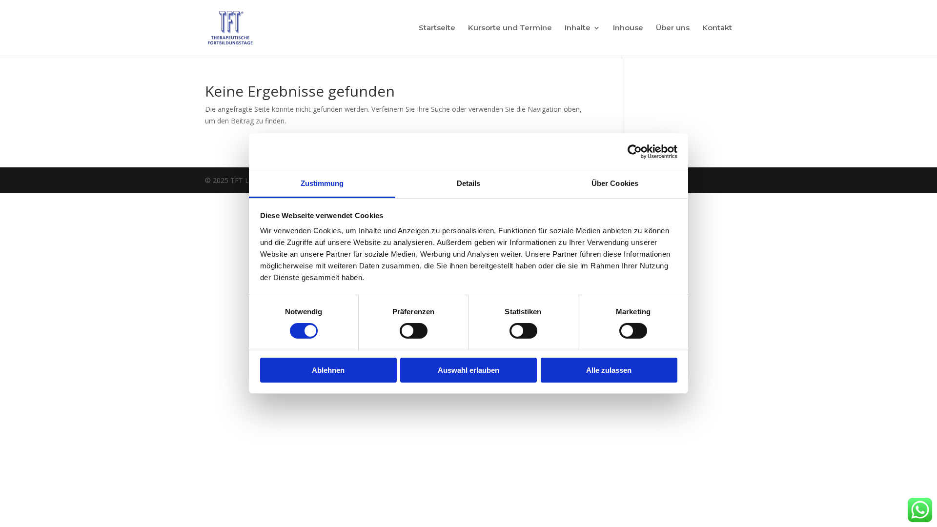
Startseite (437, 28)
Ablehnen (328, 370)
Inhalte (578, 28)
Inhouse (628, 28)
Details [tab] (469, 183)
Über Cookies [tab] (614, 183)
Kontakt (717, 28)
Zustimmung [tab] (322, 183)
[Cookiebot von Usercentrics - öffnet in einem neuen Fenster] (634, 151)
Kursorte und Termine (510, 28)
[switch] (414, 331)
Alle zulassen (608, 370)
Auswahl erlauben (468, 370)
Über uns (673, 28)
